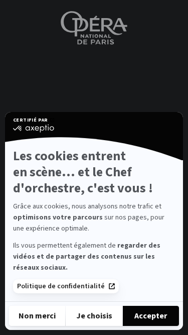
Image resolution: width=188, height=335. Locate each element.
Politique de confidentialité (61, 286)
